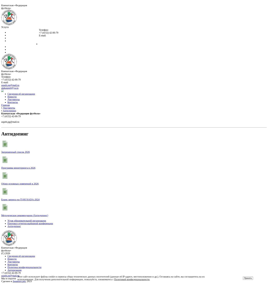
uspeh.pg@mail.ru (48, 38)
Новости (12, 46)
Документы (13, 49)
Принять (248, 278)
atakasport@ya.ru (47, 41)
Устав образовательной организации (26, 220)
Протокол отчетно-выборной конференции (30, 223)
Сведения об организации (53, 44)
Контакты (12, 52)
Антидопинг (14, 226)
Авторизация (14, 270)
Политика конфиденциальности (24, 267)
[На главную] (9, 24)
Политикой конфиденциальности (132, 279)
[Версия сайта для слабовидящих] (2, 91)
